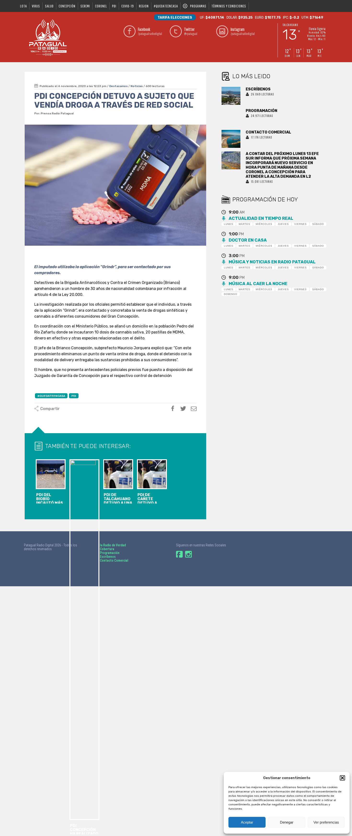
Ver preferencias (326, 822)
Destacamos (118, 86)
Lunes (228, 224)
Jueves (283, 224)
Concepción (67, 6)
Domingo (230, 294)
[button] (342, 777)
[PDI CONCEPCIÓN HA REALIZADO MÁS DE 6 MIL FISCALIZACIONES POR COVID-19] (84, 483)
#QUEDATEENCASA (166, 6)
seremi (85, 6)
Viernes (300, 224)
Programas (198, 6)
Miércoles (264, 224)
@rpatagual (190, 31)
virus (36, 6)
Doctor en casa (248, 240)
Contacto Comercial (114, 560)
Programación (109, 553)
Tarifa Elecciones (175, 18)
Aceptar (247, 822)
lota (23, 6)
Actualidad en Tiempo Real (261, 218)
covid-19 (127, 6)
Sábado (318, 224)
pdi (114, 6)
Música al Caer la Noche (258, 283)
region (144, 6)
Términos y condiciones (228, 6)
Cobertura (107, 549)
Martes (244, 224)
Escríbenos (108, 557)
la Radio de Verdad (113, 545)
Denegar (286, 822)
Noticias (137, 86)
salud (49, 6)
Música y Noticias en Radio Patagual (272, 262)
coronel (101, 6)
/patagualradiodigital (150, 31)
